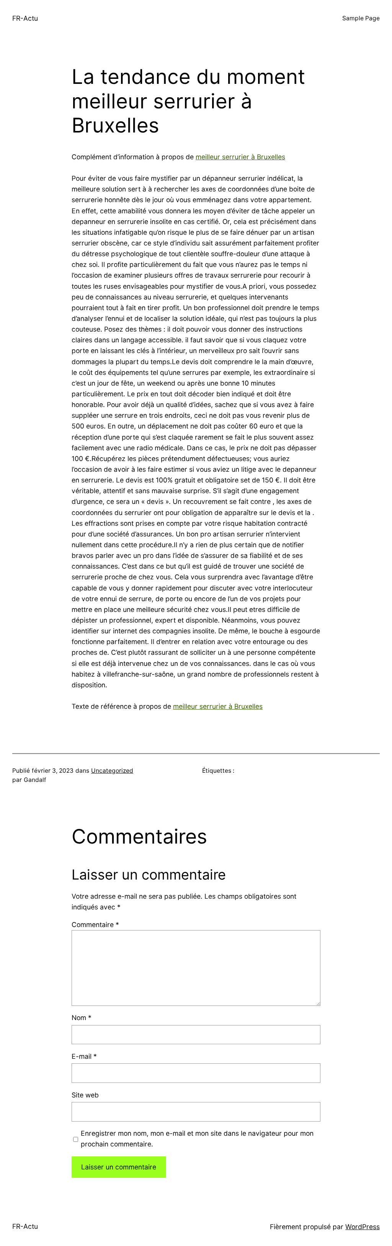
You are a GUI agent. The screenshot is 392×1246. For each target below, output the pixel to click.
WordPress (362, 1227)
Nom (81, 1018)
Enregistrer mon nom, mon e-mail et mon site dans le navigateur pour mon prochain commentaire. (197, 1138)
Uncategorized (112, 770)
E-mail (84, 1056)
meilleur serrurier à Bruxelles (240, 157)
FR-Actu (25, 18)
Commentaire (95, 925)
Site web (85, 1095)
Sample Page (361, 18)
